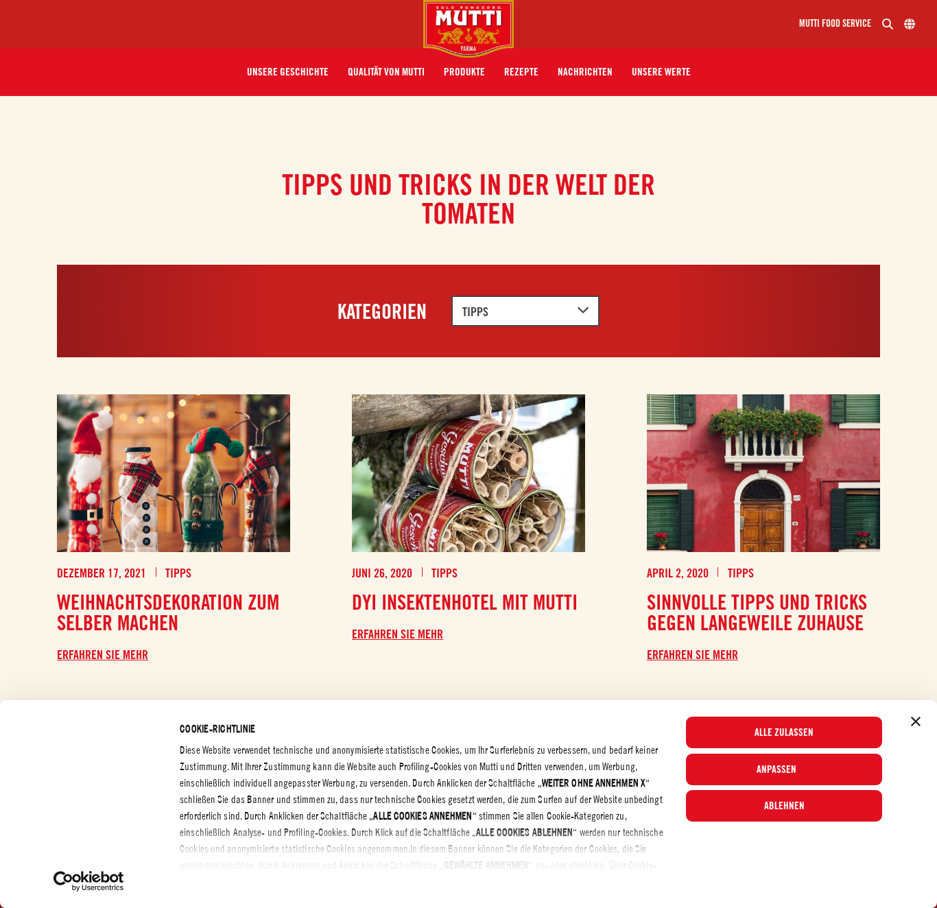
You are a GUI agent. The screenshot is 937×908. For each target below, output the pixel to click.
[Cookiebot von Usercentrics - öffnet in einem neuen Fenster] (89, 881)
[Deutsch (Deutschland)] (909, 24)
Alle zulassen (784, 732)
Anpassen (776, 769)
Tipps (475, 311)
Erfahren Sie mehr (102, 655)
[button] (287, 72)
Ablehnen (784, 806)
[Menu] (217, 24)
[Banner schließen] (916, 721)
